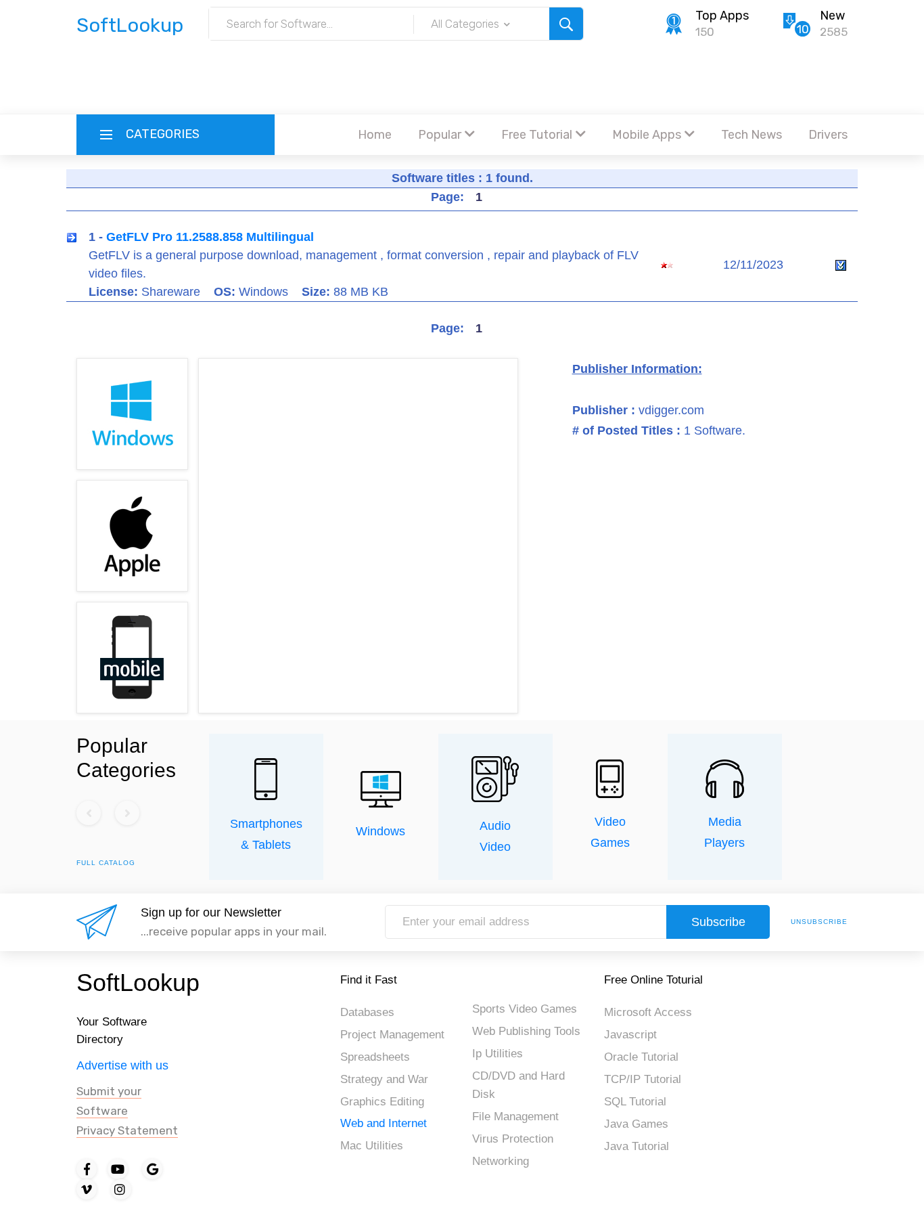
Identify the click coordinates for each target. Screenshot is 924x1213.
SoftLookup (138, 982)
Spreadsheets (375, 1057)
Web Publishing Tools (526, 1031)
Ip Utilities (497, 1053)
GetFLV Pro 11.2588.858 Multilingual (210, 237)
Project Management (392, 1034)
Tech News (751, 134)
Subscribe (718, 922)
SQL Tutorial (635, 1101)
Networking (500, 1161)
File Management (515, 1116)
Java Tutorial (636, 1146)
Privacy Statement (127, 1130)
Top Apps (722, 15)
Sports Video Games (524, 1008)
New (832, 15)
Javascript (630, 1034)
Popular (439, 134)
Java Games (636, 1124)
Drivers (828, 134)
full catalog (105, 862)
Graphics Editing (382, 1101)
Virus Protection (512, 1138)
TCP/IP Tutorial (642, 1079)
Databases (367, 1012)
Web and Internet (383, 1123)
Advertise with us (122, 1065)
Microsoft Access (648, 1012)
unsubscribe (819, 921)
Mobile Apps (646, 134)
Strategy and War (384, 1079)
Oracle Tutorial (641, 1057)
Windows (380, 831)
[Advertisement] (462, 77)
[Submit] (566, 23)
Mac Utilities (371, 1145)
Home (375, 134)
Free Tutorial (536, 134)
